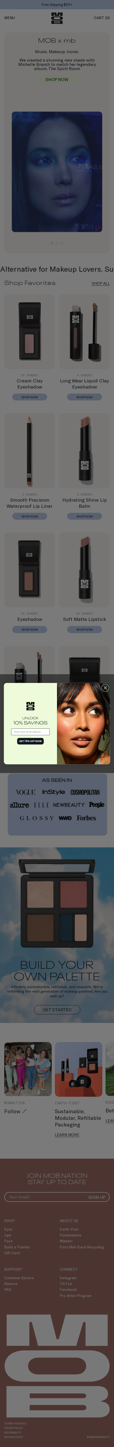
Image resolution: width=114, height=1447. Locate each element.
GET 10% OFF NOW (30, 740)
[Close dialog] (105, 687)
